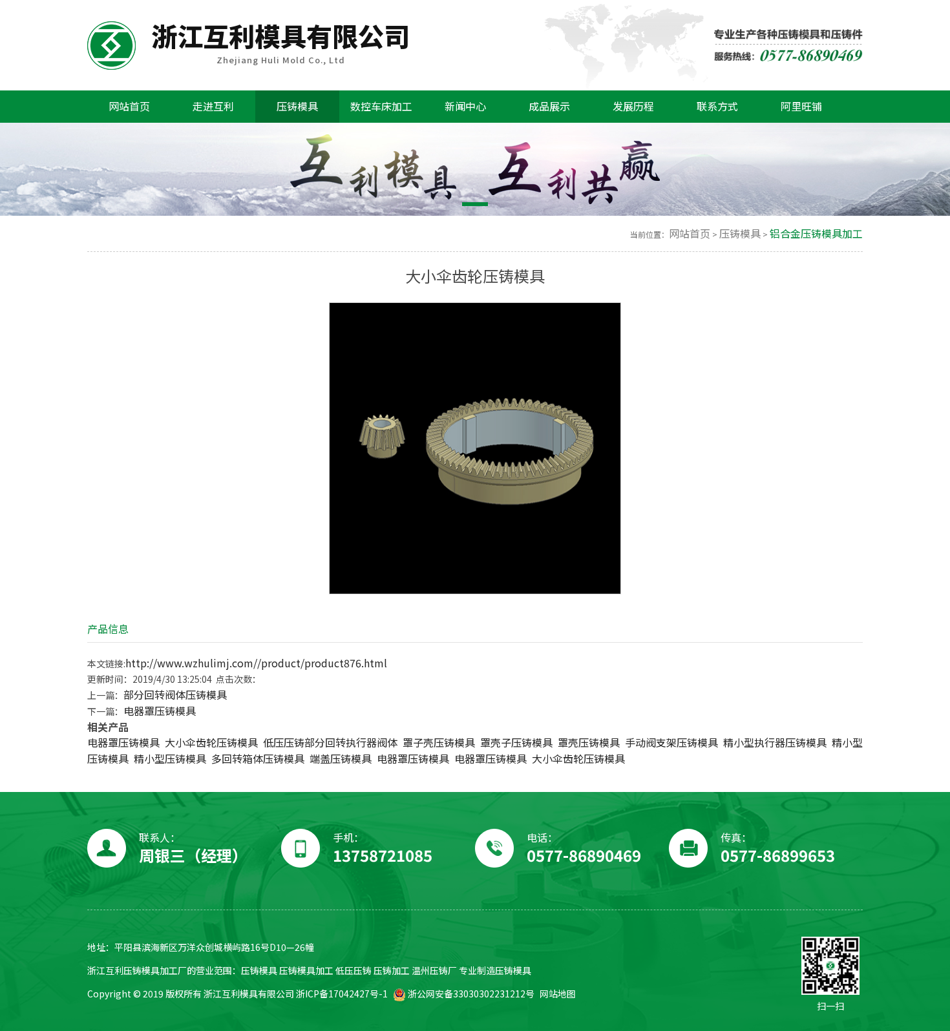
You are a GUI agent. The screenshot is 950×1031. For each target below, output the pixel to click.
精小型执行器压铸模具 (775, 742)
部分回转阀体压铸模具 (175, 695)
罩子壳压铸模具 (439, 742)
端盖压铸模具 (341, 759)
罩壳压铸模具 (589, 742)
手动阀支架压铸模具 (671, 742)
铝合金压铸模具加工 (816, 233)
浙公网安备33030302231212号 (470, 993)
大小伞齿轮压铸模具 (211, 742)
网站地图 (558, 993)
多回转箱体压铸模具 (257, 759)
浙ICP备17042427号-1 (342, 993)
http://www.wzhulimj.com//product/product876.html (256, 663)
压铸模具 (740, 233)
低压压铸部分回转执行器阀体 (330, 742)
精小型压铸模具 (170, 759)
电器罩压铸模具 (159, 711)
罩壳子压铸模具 (516, 742)
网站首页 (689, 233)
